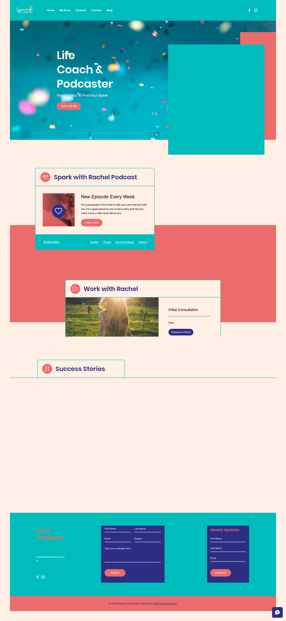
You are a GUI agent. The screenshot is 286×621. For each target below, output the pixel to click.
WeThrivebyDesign (165, 603)
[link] (189, 309)
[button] (180, 332)
